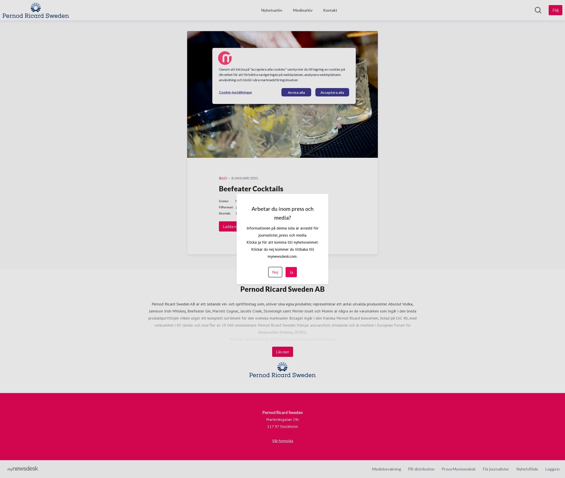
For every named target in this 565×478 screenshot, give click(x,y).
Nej (275, 272)
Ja (291, 272)
